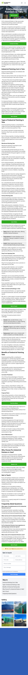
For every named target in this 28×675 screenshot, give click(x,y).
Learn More (14, 222)
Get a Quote (14, 116)
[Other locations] (21, 3)
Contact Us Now (14, 43)
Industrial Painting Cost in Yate (10, 582)
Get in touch (14, 15)
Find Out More (14, 403)
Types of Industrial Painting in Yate (11, 584)
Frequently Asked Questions (9, 593)
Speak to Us (14, 464)
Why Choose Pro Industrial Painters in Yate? (13, 589)
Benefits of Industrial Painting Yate (11, 587)
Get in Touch (14, 306)
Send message (14, 574)
